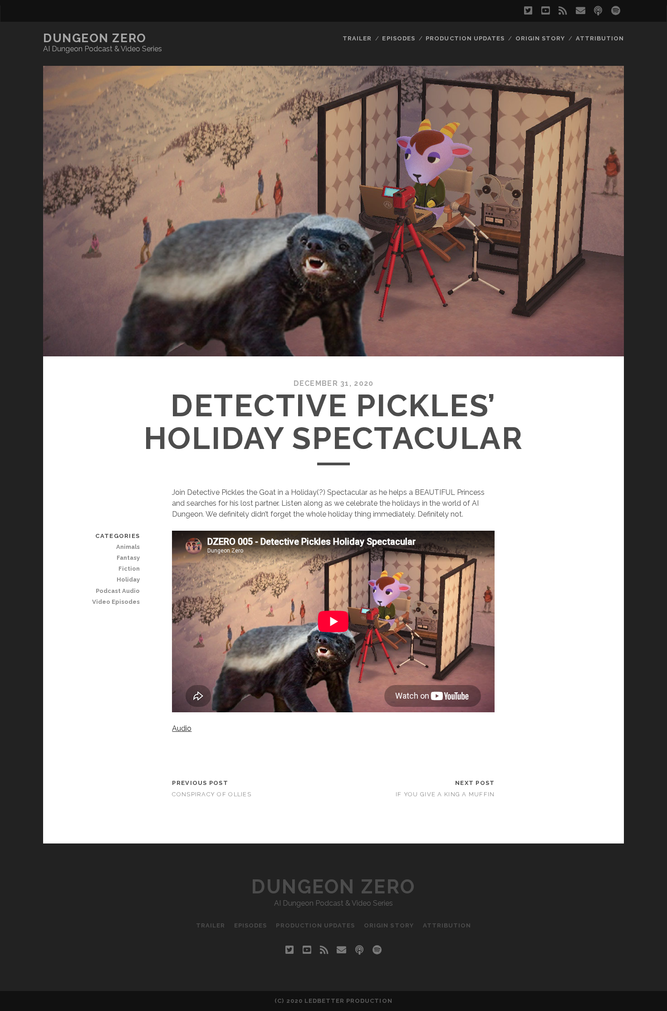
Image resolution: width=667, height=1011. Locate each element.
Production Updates (465, 38)
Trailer (357, 38)
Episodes (398, 38)
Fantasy (128, 557)
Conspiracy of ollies (211, 794)
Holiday (128, 579)
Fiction (129, 568)
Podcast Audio (118, 590)
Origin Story (540, 38)
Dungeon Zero (95, 38)
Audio (181, 728)
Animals (128, 546)
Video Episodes (116, 601)
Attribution (600, 38)
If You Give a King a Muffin (445, 794)
